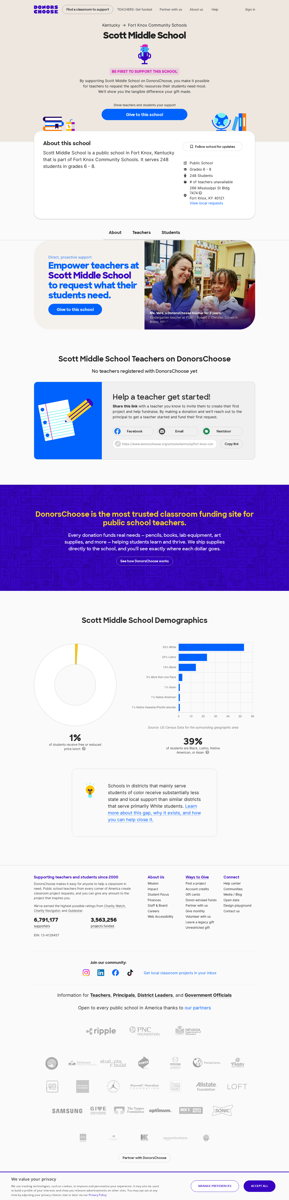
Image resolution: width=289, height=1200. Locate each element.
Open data (231, 900)
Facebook (134, 431)
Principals (124, 995)
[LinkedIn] (100, 972)
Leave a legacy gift (200, 922)
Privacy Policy (98, 1195)
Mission (153, 883)
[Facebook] (115, 972)
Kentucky (111, 25)
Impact (153, 889)
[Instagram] (86, 972)
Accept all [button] (259, 1186)
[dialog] (144, 1186)
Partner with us (171, 9)
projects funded (104, 922)
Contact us (232, 911)
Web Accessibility (160, 916)
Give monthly (195, 911)
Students (171, 232)
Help (215, 9)
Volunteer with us (198, 916)
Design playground (238, 905)
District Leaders (155, 995)
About (115, 232)
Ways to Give (197, 877)
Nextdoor (224, 431)
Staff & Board (158, 905)
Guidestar (75, 910)
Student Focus (158, 894)
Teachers (141, 232)
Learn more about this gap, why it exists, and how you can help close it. (154, 812)
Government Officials (208, 995)
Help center (232, 883)
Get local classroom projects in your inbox (180, 973)
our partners (198, 1007)
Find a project (196, 883)
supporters (46, 922)
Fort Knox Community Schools (157, 25)
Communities (233, 889)
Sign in (250, 9)
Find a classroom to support (87, 9)
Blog (238, 894)
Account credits (197, 889)
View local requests (206, 203)
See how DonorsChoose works (144, 561)
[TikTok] (130, 972)
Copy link (232, 444)
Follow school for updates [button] (215, 147)
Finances (154, 900)
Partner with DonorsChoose (144, 1158)
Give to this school (144, 114)
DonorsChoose (46, 9)
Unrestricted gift (198, 927)
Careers (153, 911)
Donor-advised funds (201, 900)
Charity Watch (114, 906)
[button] (178, 443)
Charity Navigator (47, 910)
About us (196, 9)
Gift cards (193, 894)
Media (228, 894)
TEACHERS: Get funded (134, 9)
